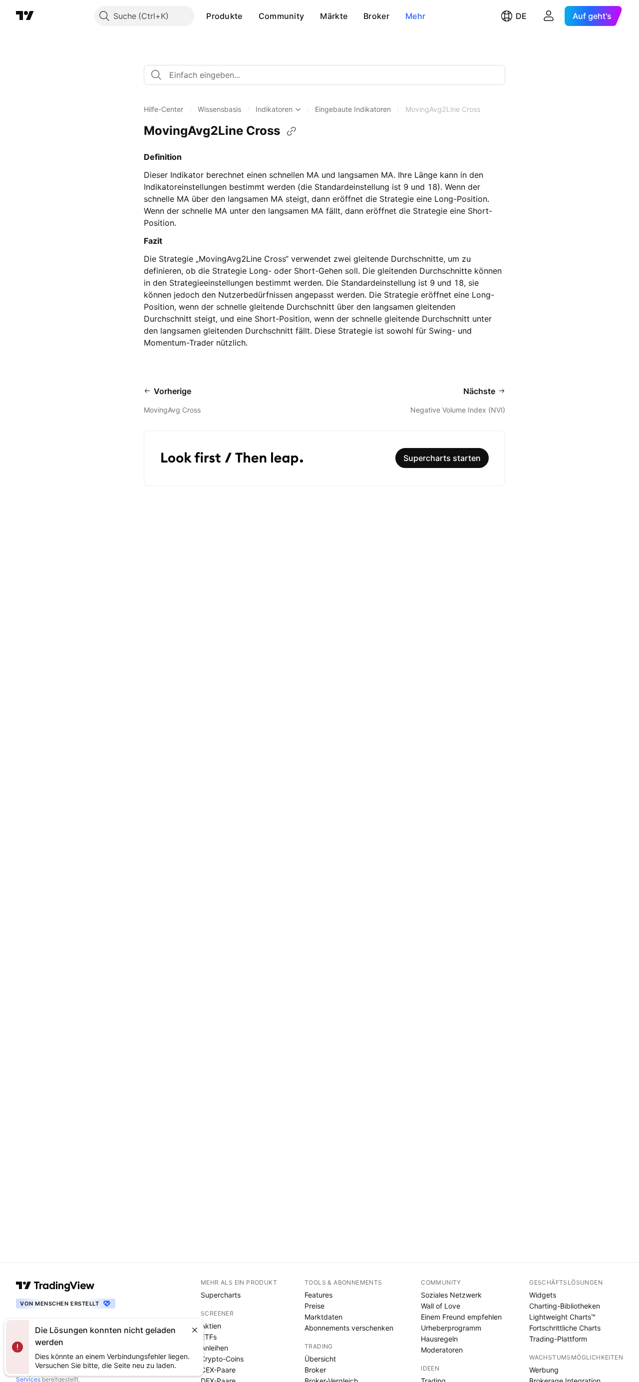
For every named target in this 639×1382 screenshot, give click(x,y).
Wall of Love (440, 1306)
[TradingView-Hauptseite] (55, 1286)
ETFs (209, 1337)
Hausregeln (439, 1339)
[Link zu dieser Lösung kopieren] (291, 131)
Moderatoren (442, 1350)
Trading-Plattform (558, 1339)
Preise (314, 1306)
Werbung (544, 1370)
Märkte (333, 16)
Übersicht (320, 1359)
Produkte (224, 16)
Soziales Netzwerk (451, 1295)
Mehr (415, 16)
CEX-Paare (218, 1370)
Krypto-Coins (222, 1359)
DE (521, 16)
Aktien (211, 1326)
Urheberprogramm (451, 1328)
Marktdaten (323, 1317)
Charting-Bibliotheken (564, 1306)
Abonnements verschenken (349, 1328)
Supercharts (221, 1295)
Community (282, 16)
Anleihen (214, 1348)
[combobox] (324, 75)
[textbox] (328, 74)
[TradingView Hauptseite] (25, 16)
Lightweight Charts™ (562, 1317)
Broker (376, 16)
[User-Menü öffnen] (549, 16)
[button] (250, 16)
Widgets (542, 1295)
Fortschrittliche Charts (565, 1328)
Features (318, 1295)
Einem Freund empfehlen (461, 1317)
